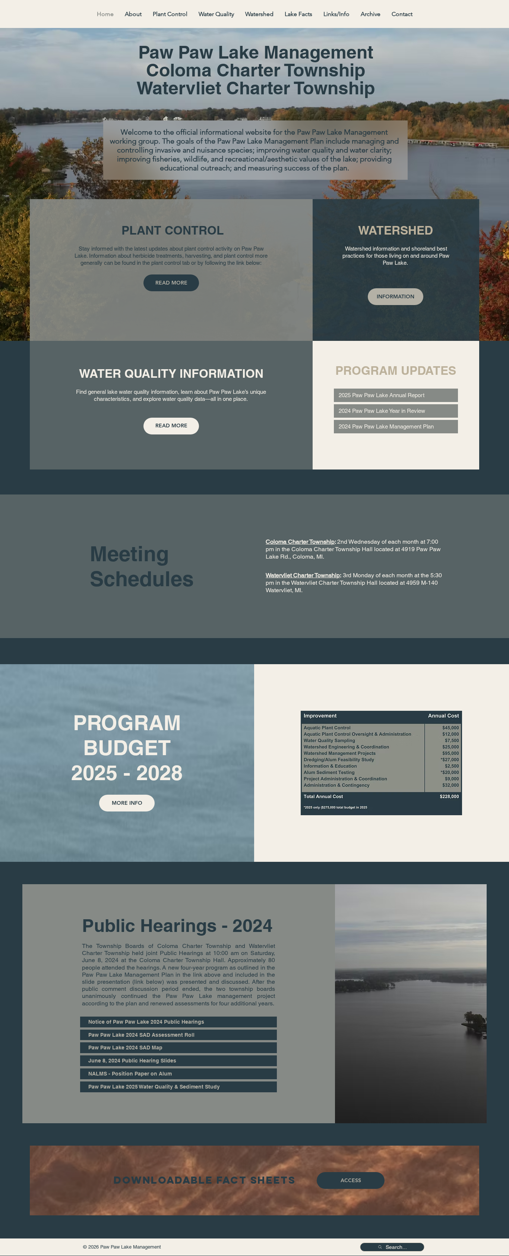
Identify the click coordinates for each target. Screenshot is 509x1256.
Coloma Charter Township (300, 541)
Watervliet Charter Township (303, 575)
